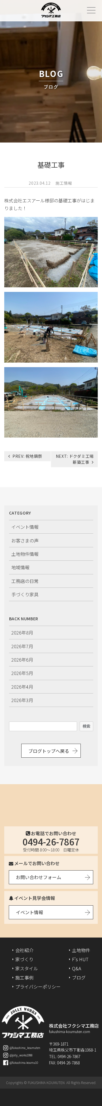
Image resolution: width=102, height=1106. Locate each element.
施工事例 (24, 977)
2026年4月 (22, 686)
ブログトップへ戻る (48, 750)
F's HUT (80, 959)
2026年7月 (22, 646)
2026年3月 (22, 700)
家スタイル (26, 968)
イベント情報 (25, 526)
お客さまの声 (25, 540)
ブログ (79, 977)
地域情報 (20, 567)
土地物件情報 (25, 553)
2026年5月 (22, 673)
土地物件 (81, 950)
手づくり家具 (25, 594)
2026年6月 (22, 659)
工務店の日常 (25, 581)
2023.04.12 (39, 183)
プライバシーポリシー (38, 986)
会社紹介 (24, 950)
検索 (86, 726)
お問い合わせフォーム (38, 877)
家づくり (24, 959)
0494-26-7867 (51, 841)
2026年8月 (22, 632)
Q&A (76, 968)
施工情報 (64, 183)
